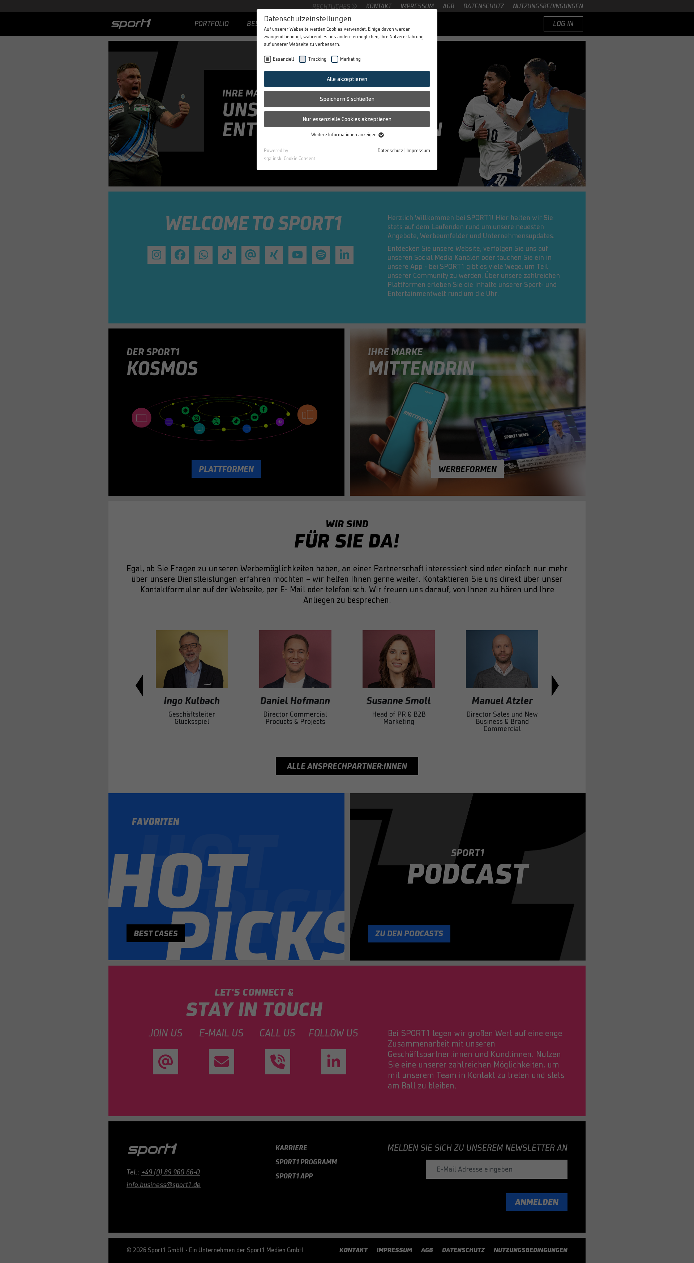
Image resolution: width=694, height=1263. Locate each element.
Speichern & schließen (347, 98)
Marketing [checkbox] (350, 59)
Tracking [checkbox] (317, 59)
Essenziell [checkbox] (283, 59)
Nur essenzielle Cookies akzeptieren (347, 119)
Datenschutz (390, 150)
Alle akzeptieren (347, 79)
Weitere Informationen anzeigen (344, 135)
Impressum (418, 150)
